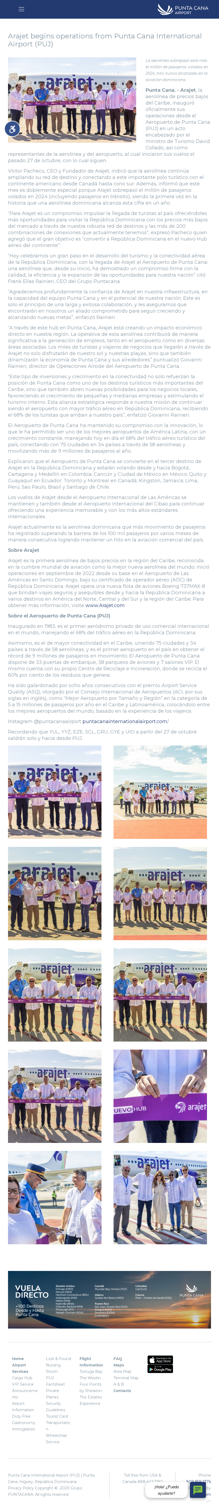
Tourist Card (57, 1416)
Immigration (23, 1429)
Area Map (122, 1371)
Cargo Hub (22, 1378)
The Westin (90, 1378)
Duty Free (21, 1416)
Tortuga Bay (91, 1371)
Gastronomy (23, 1422)
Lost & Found (58, 1358)
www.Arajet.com (105, 605)
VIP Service (23, 1384)
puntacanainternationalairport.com (125, 721)
